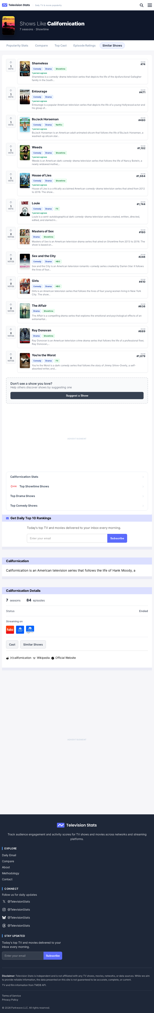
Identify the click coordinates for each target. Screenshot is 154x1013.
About (6, 867)
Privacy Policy (10, 1000)
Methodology (10, 873)
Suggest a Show (77, 395)
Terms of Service (11, 996)
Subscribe (117, 538)
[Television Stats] (16, 5)
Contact (7, 879)
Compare (8, 861)
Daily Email (9, 855)
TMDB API (40, 985)
